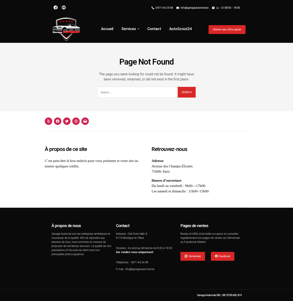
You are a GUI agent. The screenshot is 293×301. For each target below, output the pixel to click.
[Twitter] (67, 121)
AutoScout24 (180, 29)
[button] (227, 29)
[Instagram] (76, 121)
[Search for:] (136, 93)
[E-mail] (85, 121)
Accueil (107, 29)
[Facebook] (57, 121)
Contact (154, 29)
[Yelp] (48, 121)
